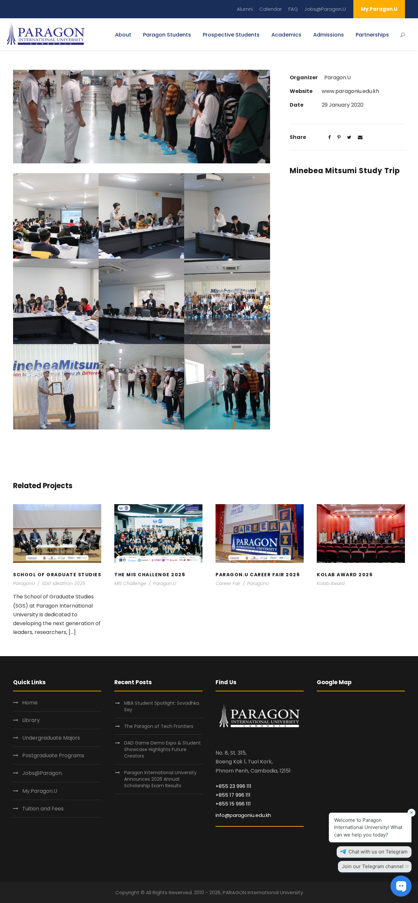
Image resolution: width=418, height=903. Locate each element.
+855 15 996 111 (233, 803)
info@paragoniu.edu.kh (243, 815)
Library (31, 720)
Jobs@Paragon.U (325, 9)
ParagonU (24, 583)
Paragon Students (167, 34)
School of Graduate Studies (57, 542)
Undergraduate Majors (51, 738)
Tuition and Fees (43, 808)
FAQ (293, 9)
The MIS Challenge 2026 (158, 542)
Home (30, 702)
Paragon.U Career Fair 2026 (260, 542)
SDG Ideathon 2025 (63, 583)
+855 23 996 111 (233, 786)
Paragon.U (164, 583)
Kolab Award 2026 (361, 542)
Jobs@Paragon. (42, 773)
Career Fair (228, 583)
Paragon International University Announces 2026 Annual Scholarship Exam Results (160, 779)
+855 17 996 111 (233, 794)
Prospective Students (231, 34)
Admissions (328, 34)
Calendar (270, 9)
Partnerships (372, 34)
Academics (286, 34)
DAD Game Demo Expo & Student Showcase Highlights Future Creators (162, 749)
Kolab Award (331, 583)
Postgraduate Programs (53, 755)
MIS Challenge (130, 583)
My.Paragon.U (379, 9)
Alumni (245, 9)
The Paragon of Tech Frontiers (159, 726)
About (123, 34)
